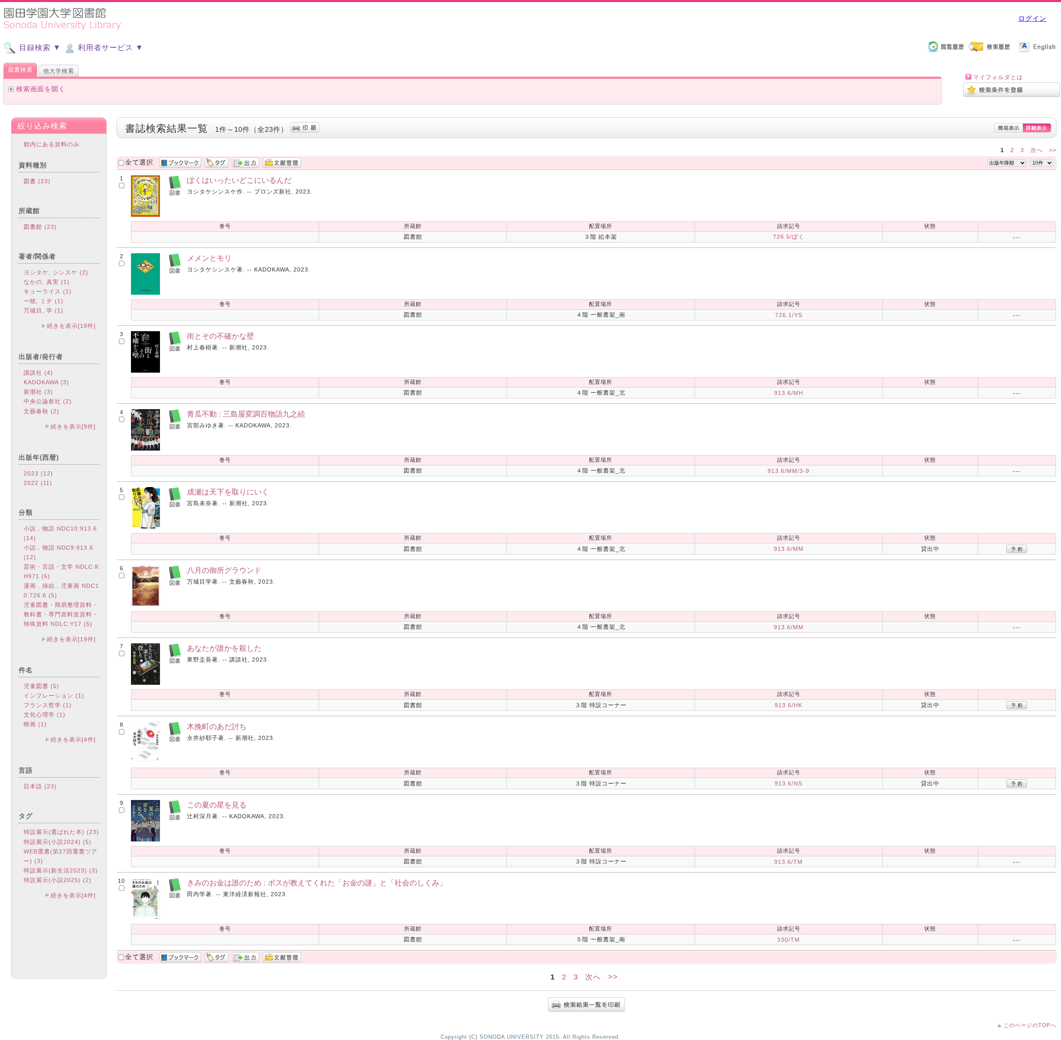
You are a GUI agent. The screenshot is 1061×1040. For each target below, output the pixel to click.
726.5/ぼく (788, 236)
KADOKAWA (46, 382)
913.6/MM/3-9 (788, 471)
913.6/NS (788, 783)
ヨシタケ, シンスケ (56, 272)
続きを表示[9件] (73, 426)
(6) (45, 576)
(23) (44, 181)
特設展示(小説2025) (58, 880)
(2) (84, 272)
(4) (48, 372)
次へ (1036, 150)
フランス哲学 (48, 705)
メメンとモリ (209, 258)
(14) (30, 538)
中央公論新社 (48, 401)
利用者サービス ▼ (109, 48)
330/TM (788, 939)
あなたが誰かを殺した (224, 648)
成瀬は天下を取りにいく (228, 491)
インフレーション (54, 695)
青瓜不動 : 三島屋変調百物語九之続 (246, 414)
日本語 (40, 786)
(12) (47, 473)
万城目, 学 (43, 310)
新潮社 (38, 391)
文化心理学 (44, 714)
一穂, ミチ (43, 301)
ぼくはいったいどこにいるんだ (239, 180)
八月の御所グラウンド (224, 570)
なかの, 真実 (47, 282)
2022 (38, 483)
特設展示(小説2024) (58, 842)
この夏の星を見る (217, 804)
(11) (46, 483)
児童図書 (41, 686)
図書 (37, 181)
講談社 (38, 372)
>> (1052, 150)
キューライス (48, 291)
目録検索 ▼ (39, 48)
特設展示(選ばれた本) (61, 832)
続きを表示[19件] (71, 325)
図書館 (40, 226)
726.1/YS (788, 315)
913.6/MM (789, 548)
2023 (38, 473)
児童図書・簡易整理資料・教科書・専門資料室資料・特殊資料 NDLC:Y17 (61, 614)
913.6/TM (788, 861)
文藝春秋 (41, 411)
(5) (52, 595)
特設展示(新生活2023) (61, 870)
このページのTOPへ (1029, 1025)
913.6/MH (788, 393)
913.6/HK (788, 705)
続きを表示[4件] (73, 739)
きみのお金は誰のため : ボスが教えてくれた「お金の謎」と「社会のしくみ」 (317, 882)
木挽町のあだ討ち (217, 726)
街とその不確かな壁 (220, 336)
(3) (65, 382)
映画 (35, 724)
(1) (65, 282)
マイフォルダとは (998, 77)
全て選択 (139, 162)
